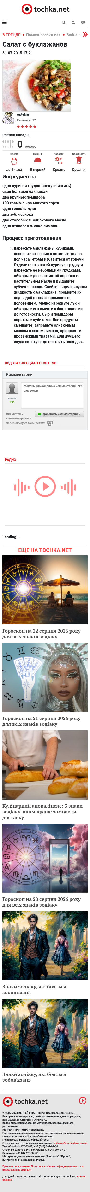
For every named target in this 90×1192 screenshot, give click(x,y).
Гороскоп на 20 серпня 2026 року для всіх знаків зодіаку (41, 902)
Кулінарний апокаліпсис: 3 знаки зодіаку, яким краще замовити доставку (42, 812)
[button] (73, 22)
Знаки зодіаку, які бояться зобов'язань (34, 989)
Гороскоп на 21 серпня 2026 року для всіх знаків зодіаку (41, 721)
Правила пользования (16, 1166)
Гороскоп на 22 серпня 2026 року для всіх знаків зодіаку (41, 634)
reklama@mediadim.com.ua (70, 1143)
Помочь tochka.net (43, 35)
